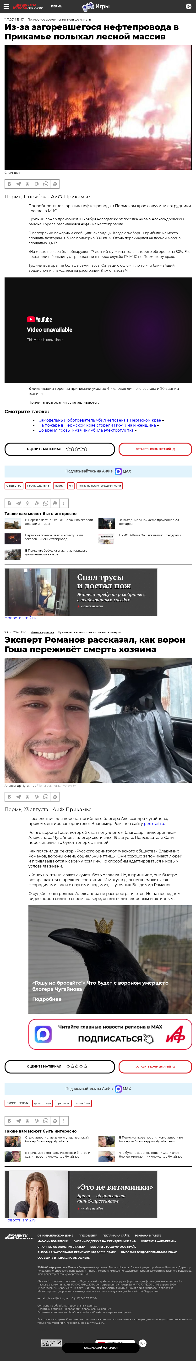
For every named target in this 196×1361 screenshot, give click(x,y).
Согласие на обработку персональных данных (67, 1305)
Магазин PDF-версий (53, 1241)
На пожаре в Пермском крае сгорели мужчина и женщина (97, 425)
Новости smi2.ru (20, 618)
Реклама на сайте (116, 1235)
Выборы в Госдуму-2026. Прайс (113, 1246)
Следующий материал (101, 1348)
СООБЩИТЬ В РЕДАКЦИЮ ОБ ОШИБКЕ (64, 1257)
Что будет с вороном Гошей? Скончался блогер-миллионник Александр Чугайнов (150, 1154)
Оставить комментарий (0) (155, 449)
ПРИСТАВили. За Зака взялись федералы (150, 535)
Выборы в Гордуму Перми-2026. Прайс (149, 1252)
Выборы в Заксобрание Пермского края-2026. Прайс (77, 1252)
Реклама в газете (148, 1235)
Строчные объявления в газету (61, 1246)
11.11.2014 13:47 (14, 19)
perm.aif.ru (154, 823)
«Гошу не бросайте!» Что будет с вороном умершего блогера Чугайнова (100, 986)
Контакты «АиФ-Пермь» (158, 1241)
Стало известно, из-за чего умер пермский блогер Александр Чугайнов (57, 1139)
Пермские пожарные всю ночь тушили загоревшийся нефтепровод (54, 537)
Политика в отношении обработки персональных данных (74, 1309)
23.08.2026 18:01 (16, 632)
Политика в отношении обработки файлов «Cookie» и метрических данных (85, 1312)
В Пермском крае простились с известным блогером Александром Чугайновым (151, 1139)
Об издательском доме (55, 1235)
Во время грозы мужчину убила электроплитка (86, 430)
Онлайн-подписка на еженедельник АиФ (105, 1241)
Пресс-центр (88, 1235)
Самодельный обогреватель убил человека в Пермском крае (99, 420)
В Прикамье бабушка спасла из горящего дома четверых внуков (56, 552)
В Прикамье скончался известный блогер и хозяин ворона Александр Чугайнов (57, 1154)
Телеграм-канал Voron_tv (57, 785)
